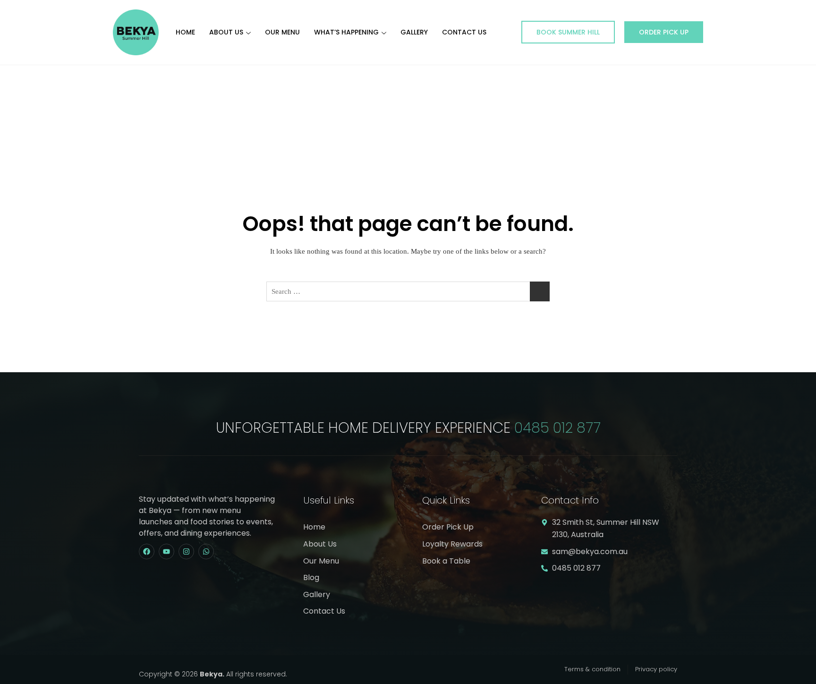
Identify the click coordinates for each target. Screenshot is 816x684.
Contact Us (464, 32)
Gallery (414, 32)
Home (185, 32)
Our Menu (282, 32)
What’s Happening (346, 32)
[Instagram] (186, 551)
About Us (226, 32)
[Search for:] (408, 291)
